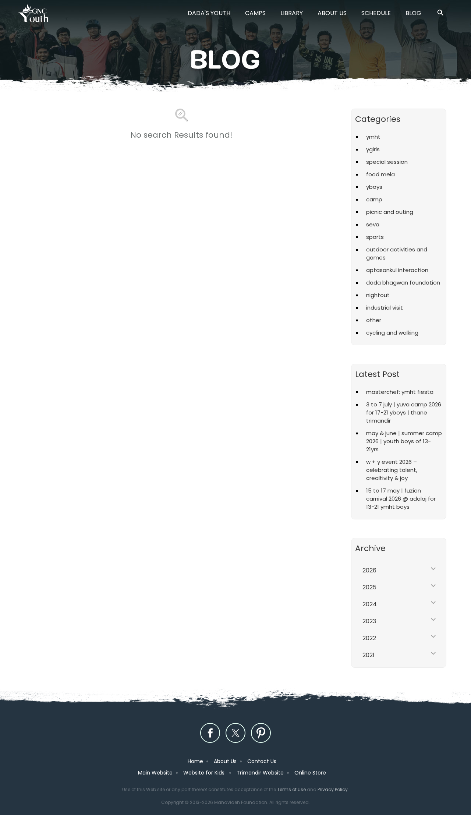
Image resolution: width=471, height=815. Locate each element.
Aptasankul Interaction (397, 270)
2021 (368, 655)
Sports (375, 237)
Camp (374, 199)
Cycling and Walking (392, 332)
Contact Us (261, 761)
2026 (369, 570)
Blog (413, 13)
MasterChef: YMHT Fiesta (399, 392)
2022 (369, 638)
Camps (255, 13)
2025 (369, 587)
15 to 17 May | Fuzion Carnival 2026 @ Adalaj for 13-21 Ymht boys (401, 499)
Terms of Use (291, 789)
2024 (369, 604)
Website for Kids (204, 772)
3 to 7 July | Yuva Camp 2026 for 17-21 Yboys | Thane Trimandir (403, 412)
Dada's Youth (209, 13)
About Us (332, 13)
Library (291, 13)
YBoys (374, 187)
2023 (369, 621)
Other (373, 320)
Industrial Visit (384, 307)
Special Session (387, 162)
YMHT (373, 137)
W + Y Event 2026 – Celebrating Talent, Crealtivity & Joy (391, 470)
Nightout (378, 295)
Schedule (376, 13)
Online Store (310, 772)
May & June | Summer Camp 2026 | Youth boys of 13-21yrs (404, 441)
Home (195, 761)
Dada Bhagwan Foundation (403, 282)
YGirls (373, 149)
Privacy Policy (333, 789)
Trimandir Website (260, 772)
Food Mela (380, 174)
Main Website (155, 772)
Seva (372, 224)
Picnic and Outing (389, 212)
